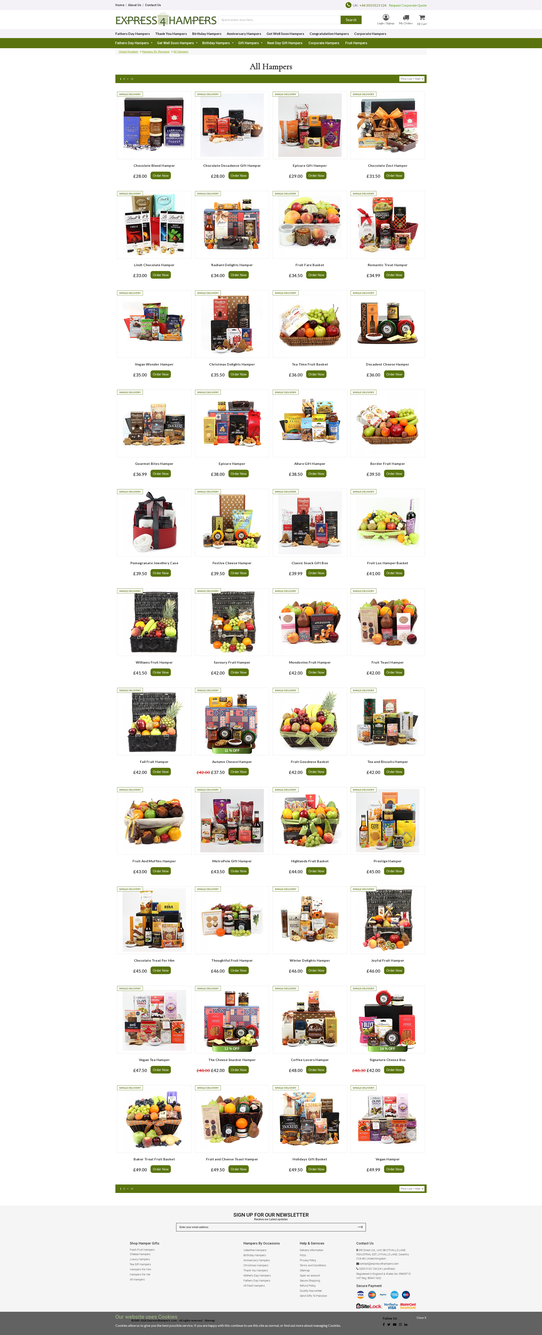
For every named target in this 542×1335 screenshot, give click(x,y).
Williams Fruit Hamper (154, 662)
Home (119, 5)
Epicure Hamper (232, 463)
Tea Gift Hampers (140, 1264)
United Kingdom (128, 51)
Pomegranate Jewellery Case (154, 563)
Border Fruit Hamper (387, 463)
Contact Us (153, 5)
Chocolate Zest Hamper (388, 165)
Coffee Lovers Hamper (310, 1060)
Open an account (310, 1275)
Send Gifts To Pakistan (313, 1295)
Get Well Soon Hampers (285, 33)
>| (132, 78)
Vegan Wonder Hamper (154, 364)
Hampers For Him (140, 1269)
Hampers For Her (140, 1274)
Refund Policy (308, 1285)
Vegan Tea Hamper (154, 1060)
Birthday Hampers (206, 33)
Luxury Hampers (140, 1259)
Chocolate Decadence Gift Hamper (232, 165)
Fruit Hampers (356, 43)
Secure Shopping (310, 1280)
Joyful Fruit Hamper (387, 960)
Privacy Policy (308, 1260)
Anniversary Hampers (244, 33)
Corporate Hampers (370, 33)
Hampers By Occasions (261, 1243)
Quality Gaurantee (311, 1290)
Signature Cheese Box (388, 1060)
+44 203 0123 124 (372, 5)
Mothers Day (251, 1275)
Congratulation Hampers (329, 33)
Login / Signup (385, 23)
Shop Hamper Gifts (144, 1243)
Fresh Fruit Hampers (142, 1249)
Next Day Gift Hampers (285, 43)
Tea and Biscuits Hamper (387, 762)
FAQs (303, 1255)
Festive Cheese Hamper (232, 563)
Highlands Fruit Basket (310, 861)
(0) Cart (422, 24)
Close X (421, 1317)
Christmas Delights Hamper (232, 364)
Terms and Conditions (313, 1265)
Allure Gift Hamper (310, 463)
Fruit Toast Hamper (388, 662)
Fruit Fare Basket (310, 265)
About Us (134, 5)
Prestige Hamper (388, 861)
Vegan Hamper (388, 1159)
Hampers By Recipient (156, 51)
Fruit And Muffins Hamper (154, 861)
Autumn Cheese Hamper (232, 762)
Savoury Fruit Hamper (232, 662)
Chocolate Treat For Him (154, 960)
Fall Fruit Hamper (154, 762)
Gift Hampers (248, 43)
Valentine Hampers (255, 1250)
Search (351, 20)
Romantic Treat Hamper (388, 265)
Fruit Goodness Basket (310, 762)
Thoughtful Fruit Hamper (232, 960)
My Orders (406, 23)
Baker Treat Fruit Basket (154, 1159)
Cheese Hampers (140, 1254)
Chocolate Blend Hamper (154, 165)
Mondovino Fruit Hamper (310, 662)
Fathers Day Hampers (132, 33)
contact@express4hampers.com (379, 1263)
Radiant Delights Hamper (232, 265)
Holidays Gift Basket (310, 1159)
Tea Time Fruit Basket (310, 364)
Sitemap (305, 1270)
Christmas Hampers (255, 1265)
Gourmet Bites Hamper (154, 463)
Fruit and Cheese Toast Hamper (232, 1159)
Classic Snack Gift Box (310, 563)
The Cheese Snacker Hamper (232, 1060)
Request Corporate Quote (406, 5)
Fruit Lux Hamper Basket (387, 563)
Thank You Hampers (171, 33)
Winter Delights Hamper (310, 960)
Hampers (265, 1275)
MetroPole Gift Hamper (232, 861)
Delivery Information (311, 1250)
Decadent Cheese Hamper (387, 364)
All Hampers (180, 51)
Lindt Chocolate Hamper (154, 265)
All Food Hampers (254, 1285)
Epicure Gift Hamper (310, 165)
